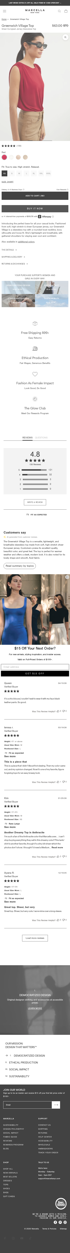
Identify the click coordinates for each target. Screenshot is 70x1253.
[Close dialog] (67, 577)
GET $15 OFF (35, 673)
